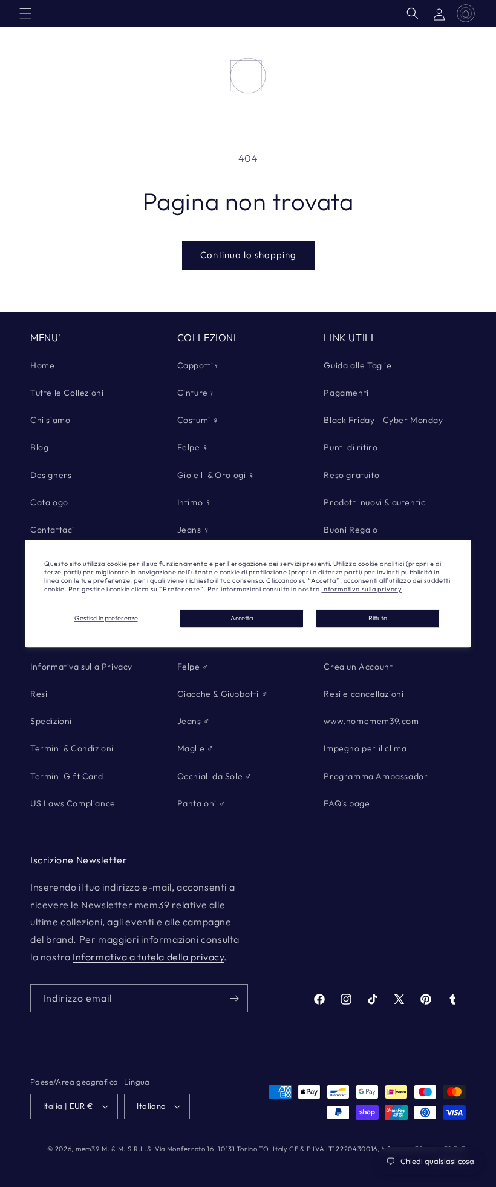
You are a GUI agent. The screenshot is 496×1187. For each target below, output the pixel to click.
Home (42, 365)
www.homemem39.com (371, 721)
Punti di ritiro (350, 447)
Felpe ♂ (193, 666)
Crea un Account (358, 666)
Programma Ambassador (376, 776)
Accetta (241, 618)
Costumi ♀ (198, 419)
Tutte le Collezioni (66, 392)
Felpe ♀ (193, 447)
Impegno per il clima (365, 748)
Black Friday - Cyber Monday (383, 419)
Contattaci (52, 529)
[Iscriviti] (234, 998)
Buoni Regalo (350, 529)
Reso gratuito (351, 475)
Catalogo (49, 502)
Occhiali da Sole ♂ (214, 776)
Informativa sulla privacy (361, 589)
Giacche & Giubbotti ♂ (223, 693)
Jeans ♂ (193, 721)
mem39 (88, 1149)
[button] (25, 13)
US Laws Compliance (73, 803)
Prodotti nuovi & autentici (376, 502)
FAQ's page (347, 803)
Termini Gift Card (66, 776)
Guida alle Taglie (357, 365)
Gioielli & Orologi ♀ (216, 475)
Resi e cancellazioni (363, 693)
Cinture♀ (196, 392)
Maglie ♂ (195, 748)
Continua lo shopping (248, 255)
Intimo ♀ (194, 502)
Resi (38, 693)
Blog (39, 447)
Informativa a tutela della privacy (148, 957)
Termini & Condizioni (72, 748)
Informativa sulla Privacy (81, 666)
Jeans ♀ (193, 529)
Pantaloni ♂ (201, 803)
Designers (50, 475)
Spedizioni (51, 721)
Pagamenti (346, 392)
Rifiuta (377, 618)
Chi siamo (50, 419)
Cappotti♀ (198, 365)
